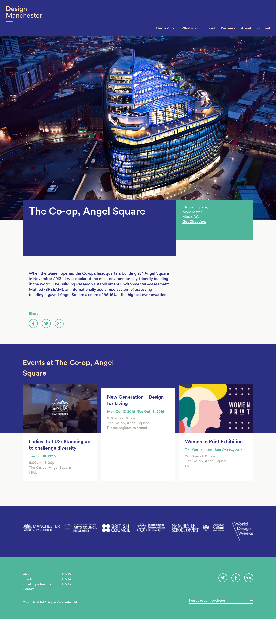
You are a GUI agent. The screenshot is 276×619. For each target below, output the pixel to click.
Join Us (28, 579)
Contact (29, 589)
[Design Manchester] (24, 18)
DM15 (66, 574)
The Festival (165, 28)
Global (209, 28)
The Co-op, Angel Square (87, 211)
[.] (250, 600)
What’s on (189, 28)
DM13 (66, 584)
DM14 (66, 579)
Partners (228, 28)
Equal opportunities (37, 584)
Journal (263, 28)
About (246, 28)
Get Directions (194, 221)
